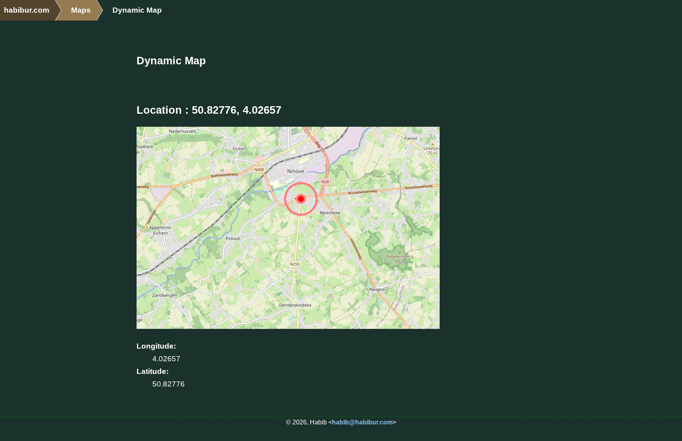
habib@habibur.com (362, 422)
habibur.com (26, 10)
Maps (81, 10)
